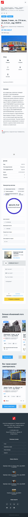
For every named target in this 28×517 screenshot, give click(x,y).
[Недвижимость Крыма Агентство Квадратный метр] (2, 2)
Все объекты (16, 257)
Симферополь (19, 8)
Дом (2, 7)
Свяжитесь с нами (8, 446)
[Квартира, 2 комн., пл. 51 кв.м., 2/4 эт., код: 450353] (14, 472)
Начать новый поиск (9, 406)
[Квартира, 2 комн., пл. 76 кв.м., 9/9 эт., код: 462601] (14, 463)
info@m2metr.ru (14, 434)
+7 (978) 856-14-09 (14, 430)
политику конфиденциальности (17, 294)
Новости (6, 452)
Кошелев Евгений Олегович (18, 252)
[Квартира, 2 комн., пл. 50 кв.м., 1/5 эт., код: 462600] (14, 481)
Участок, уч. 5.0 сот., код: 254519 (14, 492)
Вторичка (3, 9)
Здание (16, 7)
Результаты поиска (8, 7)
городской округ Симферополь (7, 8)
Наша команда (7, 449)
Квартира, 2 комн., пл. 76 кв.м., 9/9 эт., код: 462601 (14, 465)
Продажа (21, 7)
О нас (5, 443)
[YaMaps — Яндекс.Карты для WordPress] (14, 154)
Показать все (7, 357)
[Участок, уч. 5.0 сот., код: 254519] (14, 490)
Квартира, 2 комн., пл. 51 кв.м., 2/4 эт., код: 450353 (14, 474)
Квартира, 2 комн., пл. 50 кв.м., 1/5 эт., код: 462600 (14, 483)
